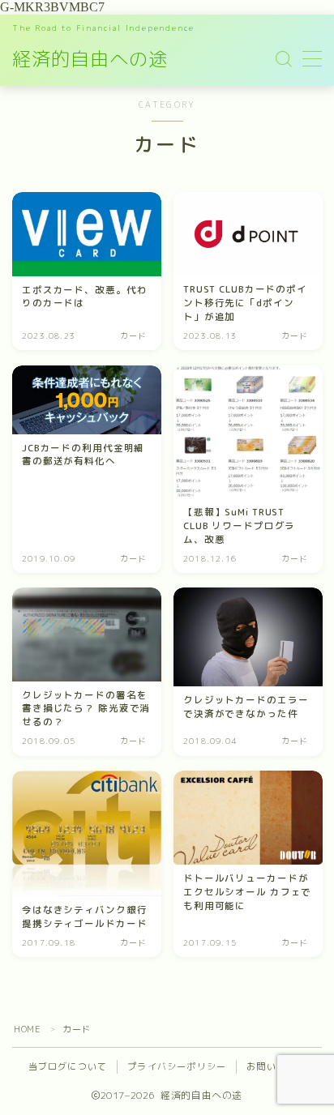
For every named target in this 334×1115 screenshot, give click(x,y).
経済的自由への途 (90, 59)
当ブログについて (68, 1066)
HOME (27, 1029)
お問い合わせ (276, 1066)
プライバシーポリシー (176, 1066)
